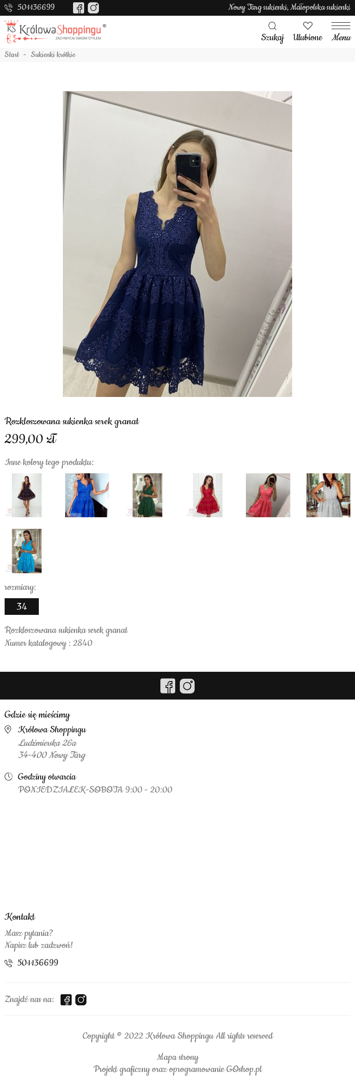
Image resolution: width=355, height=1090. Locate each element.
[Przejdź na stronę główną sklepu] (55, 31)
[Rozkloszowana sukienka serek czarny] (27, 495)
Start (12, 55)
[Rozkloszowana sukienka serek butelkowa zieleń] (147, 495)
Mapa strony (177, 1058)
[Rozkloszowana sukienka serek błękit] (27, 551)
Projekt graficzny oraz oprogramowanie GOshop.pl (177, 1070)
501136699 (36, 7)
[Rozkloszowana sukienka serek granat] (177, 243)
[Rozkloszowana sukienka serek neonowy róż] (268, 495)
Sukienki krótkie (53, 55)
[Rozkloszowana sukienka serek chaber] (87, 495)
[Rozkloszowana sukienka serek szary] (328, 495)
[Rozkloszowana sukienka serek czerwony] (208, 495)
